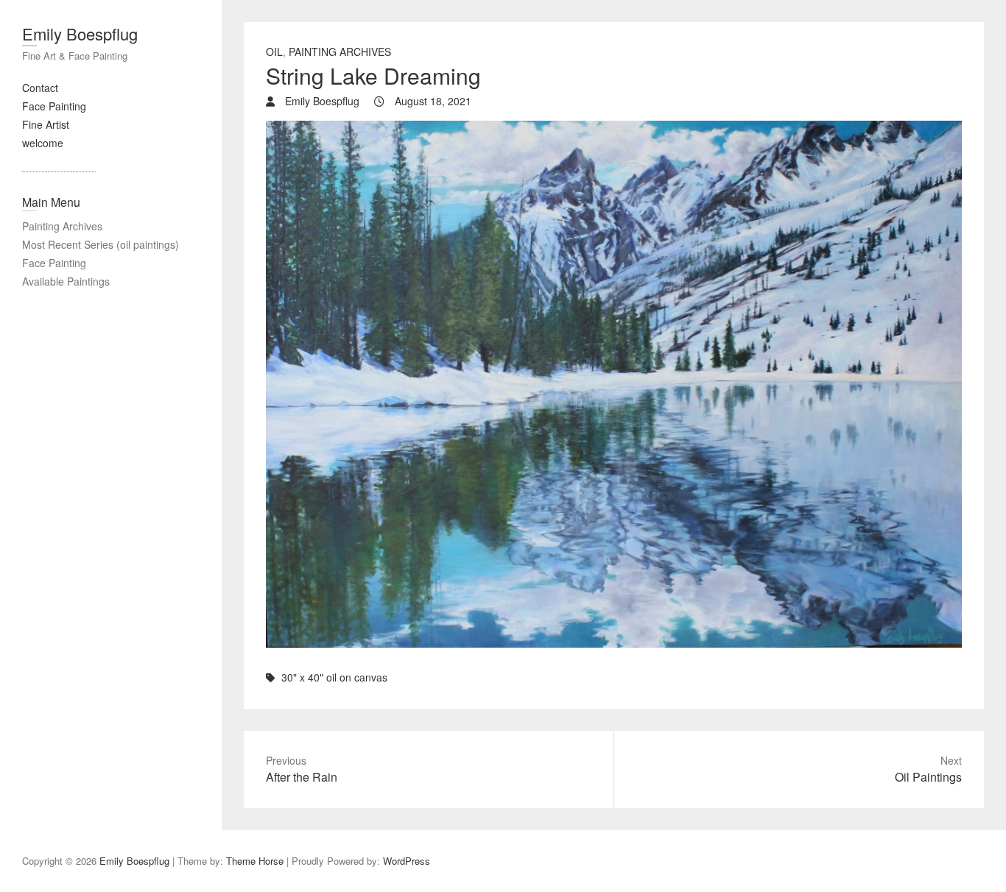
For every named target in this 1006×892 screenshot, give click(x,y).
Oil (274, 51)
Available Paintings (66, 281)
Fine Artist (45, 124)
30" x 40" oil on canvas (334, 677)
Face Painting (54, 106)
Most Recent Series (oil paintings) (100, 244)
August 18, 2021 (431, 100)
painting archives (340, 51)
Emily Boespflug (80, 33)
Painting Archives (62, 226)
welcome (42, 142)
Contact (40, 87)
